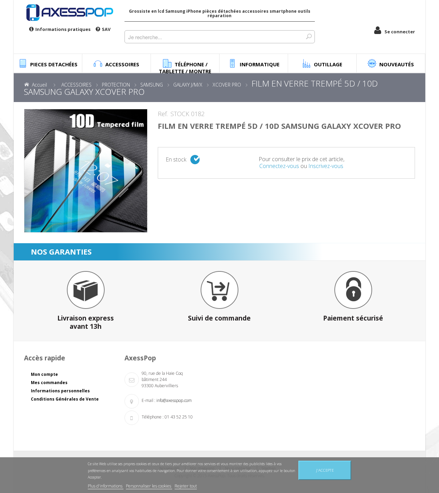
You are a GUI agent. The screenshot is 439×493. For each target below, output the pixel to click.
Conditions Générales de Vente (65, 399)
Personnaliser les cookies (149, 486)
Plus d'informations (105, 486)
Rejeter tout (186, 486)
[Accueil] (69, 12)
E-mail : (148, 400)
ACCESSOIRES (76, 84)
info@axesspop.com (174, 400)
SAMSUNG (151, 84)
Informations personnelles (60, 391)
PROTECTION (116, 84)
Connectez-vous (279, 166)
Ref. (163, 114)
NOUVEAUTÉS (396, 64)
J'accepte (325, 470)
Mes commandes (49, 382)
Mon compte (44, 374)
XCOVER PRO (227, 84)
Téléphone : (153, 417)
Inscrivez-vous (325, 166)
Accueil (39, 84)
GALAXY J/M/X (187, 84)
